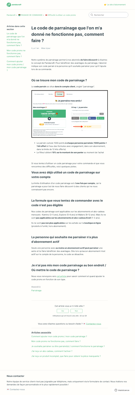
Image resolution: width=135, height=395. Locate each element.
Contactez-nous (93, 323)
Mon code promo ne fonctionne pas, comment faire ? (16, 53)
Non (76, 311)
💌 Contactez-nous (16, 389)
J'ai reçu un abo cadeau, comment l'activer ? (51, 351)
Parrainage (36, 290)
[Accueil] (14, 5)
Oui (62, 311)
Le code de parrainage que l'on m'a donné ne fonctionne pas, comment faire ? (16, 39)
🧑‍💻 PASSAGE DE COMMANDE (30, 15)
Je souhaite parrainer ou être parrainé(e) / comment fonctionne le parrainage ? (68, 346)
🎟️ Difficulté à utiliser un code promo (60, 15)
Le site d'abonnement (116, 4)
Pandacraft (11, 15)
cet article (61, 276)
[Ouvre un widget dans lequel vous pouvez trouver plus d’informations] (122, 390)
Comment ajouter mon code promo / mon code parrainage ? (16, 66)
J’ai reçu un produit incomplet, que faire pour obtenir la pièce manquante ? (66, 356)
